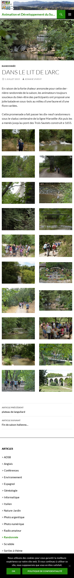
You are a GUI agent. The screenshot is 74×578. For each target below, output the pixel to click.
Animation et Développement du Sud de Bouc (29, 14)
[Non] (69, 566)
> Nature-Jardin (11, 510)
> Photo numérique (13, 524)
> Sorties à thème (12, 550)
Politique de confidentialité (45, 571)
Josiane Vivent (33, 79)
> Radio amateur (11, 530)
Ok (13, 571)
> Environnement (12, 477)
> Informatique (10, 497)
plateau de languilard (13, 409)
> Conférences (10, 470)
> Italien (7, 503)
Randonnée (9, 66)
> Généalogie (9, 490)
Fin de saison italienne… (15, 422)
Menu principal (69, 14)
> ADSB (6, 457)
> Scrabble (8, 544)
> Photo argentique (13, 517)
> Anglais (7, 463)
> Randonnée (10, 537)
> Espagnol (8, 483)
